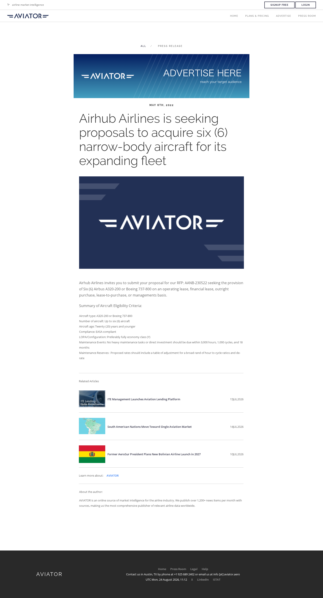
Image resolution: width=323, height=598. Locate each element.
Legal (194, 569)
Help (205, 569)
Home (234, 16)
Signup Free (279, 5)
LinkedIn (203, 580)
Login (305, 5)
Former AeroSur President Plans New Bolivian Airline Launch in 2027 (154, 454)
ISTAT (216, 580)
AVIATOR (113, 475)
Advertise (283, 16)
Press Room (307, 16)
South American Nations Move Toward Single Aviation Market (149, 427)
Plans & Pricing (257, 16)
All (143, 46)
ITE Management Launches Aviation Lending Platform (143, 399)
